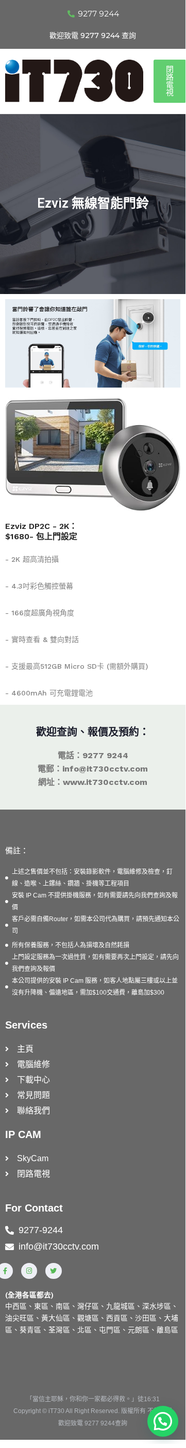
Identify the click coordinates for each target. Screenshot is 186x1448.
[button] (162, 1421)
